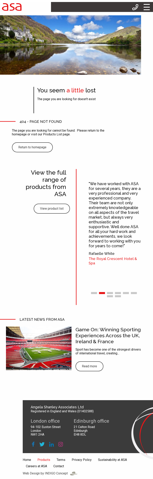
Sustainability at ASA (112, 459)
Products (43, 459)
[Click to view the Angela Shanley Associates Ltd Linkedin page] (51, 444)
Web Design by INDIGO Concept (46, 473)
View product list (52, 208)
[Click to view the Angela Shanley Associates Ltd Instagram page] (60, 444)
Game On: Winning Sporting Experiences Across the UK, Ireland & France (108, 335)
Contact (58, 466)
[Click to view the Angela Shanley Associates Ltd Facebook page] (33, 444)
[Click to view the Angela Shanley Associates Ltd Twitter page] (41, 444)
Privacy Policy (82, 459)
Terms (61, 459)
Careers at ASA (36, 466)
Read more (89, 366)
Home (27, 459)
